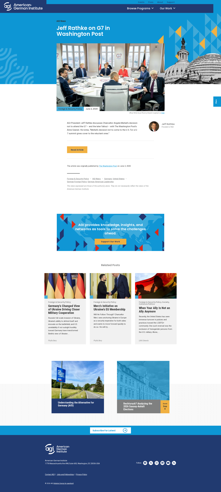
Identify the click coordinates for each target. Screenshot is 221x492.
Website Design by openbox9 (63, 483)
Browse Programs (139, 8)
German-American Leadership (101, 182)
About (160, 2)
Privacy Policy (81, 474)
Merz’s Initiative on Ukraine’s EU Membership (109, 307)
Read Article (77, 149)
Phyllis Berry (52, 341)
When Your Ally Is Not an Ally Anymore (154, 309)
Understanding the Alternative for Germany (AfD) (76, 404)
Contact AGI (50, 474)
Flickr (163, 113)
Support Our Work (110, 241)
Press (150, 2)
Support (171, 2)
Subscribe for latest (104, 430)
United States (118, 179)
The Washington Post (108, 166)
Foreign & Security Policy (70, 109)
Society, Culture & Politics (139, 297)
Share (216, 101)
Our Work (166, 8)
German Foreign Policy (77, 182)
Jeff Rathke (168, 124)
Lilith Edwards (144, 341)
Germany (108, 179)
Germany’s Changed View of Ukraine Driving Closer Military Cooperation (64, 309)
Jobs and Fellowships (65, 474)
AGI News (61, 21)
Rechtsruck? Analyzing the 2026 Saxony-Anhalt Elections (137, 406)
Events (141, 2)
